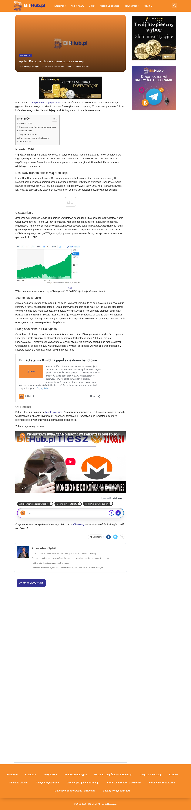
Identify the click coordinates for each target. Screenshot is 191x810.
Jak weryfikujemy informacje (83, 782)
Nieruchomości (131, 5)
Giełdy (92, 5)
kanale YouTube (53, 412)
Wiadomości (25, 55)
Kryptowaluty (77, 5)
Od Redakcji (25, 141)
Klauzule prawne (18, 782)
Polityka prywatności (47, 782)
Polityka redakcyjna (75, 774)
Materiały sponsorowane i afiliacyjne (74, 790)
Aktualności (60, 5)
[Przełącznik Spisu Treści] (53, 119)
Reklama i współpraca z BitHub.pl (113, 774)
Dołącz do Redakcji (150, 774)
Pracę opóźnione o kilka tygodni (34, 138)
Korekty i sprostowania (162, 782)
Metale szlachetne (109, 5)
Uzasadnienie (25, 130)
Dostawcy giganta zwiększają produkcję (37, 127)
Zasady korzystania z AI (116, 790)
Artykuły (148, 5)
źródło (70, 288)
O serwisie (12, 774)
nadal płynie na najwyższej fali (45, 102)
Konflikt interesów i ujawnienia (124, 782)
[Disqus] (70, 626)
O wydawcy (50, 774)
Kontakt (173, 774)
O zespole (30, 774)
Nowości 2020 (25, 123)
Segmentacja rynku (28, 134)
